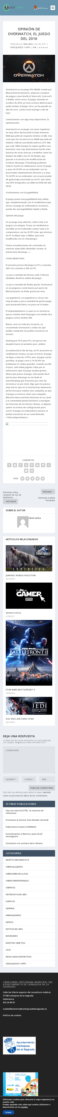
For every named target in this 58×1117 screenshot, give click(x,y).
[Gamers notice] (29, 596)
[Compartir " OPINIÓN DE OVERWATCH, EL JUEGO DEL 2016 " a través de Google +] (20, 465)
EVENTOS (10, 901)
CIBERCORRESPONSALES (17, 880)
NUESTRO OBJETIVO (15, 943)
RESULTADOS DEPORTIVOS (18, 956)
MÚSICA (9, 922)
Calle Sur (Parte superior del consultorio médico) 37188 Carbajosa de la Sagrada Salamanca (27, 995)
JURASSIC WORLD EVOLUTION (21, 575)
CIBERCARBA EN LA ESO (17, 873)
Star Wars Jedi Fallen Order (20, 718)
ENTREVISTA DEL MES (16, 894)
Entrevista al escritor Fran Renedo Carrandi (27, 820)
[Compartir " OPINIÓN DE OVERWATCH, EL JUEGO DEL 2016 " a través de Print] (32, 471)
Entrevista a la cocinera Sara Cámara (24, 843)
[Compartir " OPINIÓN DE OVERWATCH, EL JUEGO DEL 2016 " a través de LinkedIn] (37, 465)
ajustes (24, 1107)
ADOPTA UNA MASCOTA (17, 860)
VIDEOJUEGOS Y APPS (20, 47)
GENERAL (10, 908)
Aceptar (8, 1112)
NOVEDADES (12, 936)
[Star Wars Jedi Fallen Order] (29, 706)
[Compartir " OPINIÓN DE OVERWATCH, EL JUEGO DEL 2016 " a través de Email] (26, 471)
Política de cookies (12, 1015)
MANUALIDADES (13, 915)
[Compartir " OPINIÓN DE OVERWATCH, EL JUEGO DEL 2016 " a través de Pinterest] (32, 465)
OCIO (8, 949)
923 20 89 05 (9, 1002)
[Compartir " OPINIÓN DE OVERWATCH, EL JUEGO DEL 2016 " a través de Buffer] (43, 465)
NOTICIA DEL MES (14, 929)
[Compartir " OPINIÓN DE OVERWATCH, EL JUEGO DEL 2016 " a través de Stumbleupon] (49, 465)
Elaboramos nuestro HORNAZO (21, 826)
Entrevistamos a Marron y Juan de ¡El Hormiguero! (24, 835)
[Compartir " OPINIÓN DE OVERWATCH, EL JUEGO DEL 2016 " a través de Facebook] (9, 465)
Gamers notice (13, 612)
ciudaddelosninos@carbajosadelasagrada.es (25, 1009)
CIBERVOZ (10, 887)
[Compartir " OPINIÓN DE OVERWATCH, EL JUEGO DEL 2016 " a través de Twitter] (15, 465)
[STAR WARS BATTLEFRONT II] (29, 653)
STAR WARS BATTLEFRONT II (20, 689)
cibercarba (28, 44)
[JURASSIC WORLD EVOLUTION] (29, 558)
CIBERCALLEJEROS (14, 866)
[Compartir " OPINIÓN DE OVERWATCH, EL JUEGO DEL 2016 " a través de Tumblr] (26, 465)
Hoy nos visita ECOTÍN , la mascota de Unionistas (24, 811)
